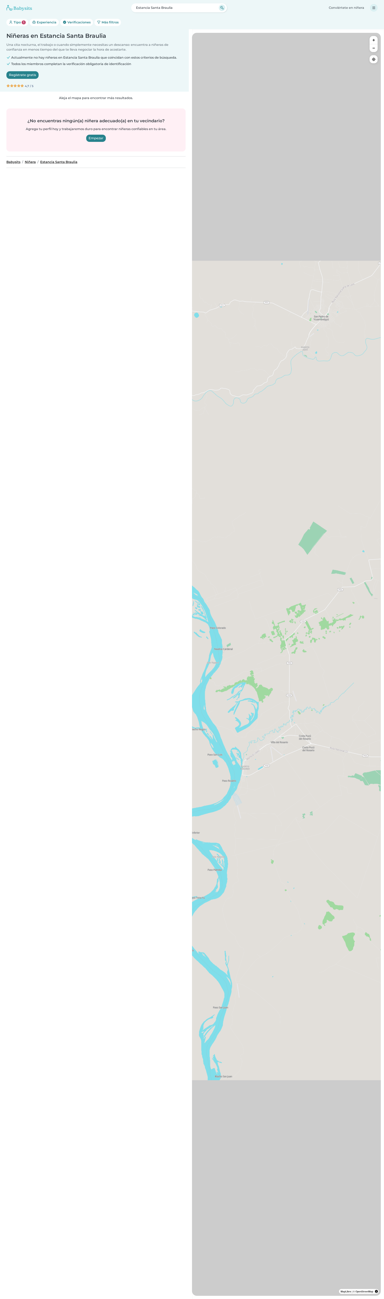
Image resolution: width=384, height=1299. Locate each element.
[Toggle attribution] (376, 1291)
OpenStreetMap (364, 1291)
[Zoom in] (374, 40)
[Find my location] (374, 59)
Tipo (18, 22)
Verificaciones (79, 22)
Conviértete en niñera (346, 8)
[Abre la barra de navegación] (374, 8)
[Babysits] (19, 7)
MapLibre (346, 1291)
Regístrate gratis (22, 75)
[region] (286, 664)
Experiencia (46, 22)
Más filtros (110, 22)
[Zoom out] (374, 48)
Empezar (96, 138)
